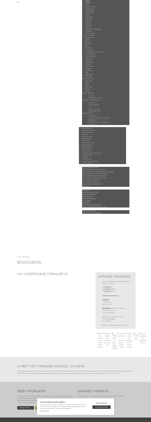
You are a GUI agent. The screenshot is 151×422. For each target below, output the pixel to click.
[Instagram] (122, 406)
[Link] (25, 6)
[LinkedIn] (117, 406)
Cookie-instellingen (101, 403)
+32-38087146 (106, 289)
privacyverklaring (119, 396)
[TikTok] (133, 406)
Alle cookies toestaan (101, 407)
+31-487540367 (106, 287)
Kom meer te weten (44, 411)
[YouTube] (127, 406)
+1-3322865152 (106, 291)
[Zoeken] (131, 7)
